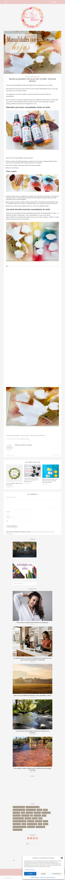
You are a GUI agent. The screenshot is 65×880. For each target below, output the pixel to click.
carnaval (39, 809)
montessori (38, 821)
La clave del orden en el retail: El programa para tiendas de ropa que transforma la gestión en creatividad (32, 659)
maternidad (31, 821)
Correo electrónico (9, 516)
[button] (62, 858)
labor (40, 818)
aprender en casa (30, 809)
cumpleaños (29, 812)
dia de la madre (46, 812)
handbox (35, 818)
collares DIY (16, 812)
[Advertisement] (32, 789)
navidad (45, 821)
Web (7, 521)
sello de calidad (40, 826)
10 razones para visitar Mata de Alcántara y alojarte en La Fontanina (32, 732)
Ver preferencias (56, 873)
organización (16, 824)
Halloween (28, 818)
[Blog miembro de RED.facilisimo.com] (14, 861)
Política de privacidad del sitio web (47, 877)
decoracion (37, 812)
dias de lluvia (25, 435)
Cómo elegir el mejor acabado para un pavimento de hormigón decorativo (32, 769)
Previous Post (10, 455)
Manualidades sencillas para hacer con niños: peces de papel (50, 481)
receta (40, 824)
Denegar (43, 873)
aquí (57, 213)
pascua (24, 824)
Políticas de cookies (35, 877)
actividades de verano (18, 809)
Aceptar (30, 873)
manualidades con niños (38, 435)
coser (22, 812)
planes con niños (32, 824)
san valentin (31, 826)
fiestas (44, 815)
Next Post (55, 455)
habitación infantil (18, 818)
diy (31, 815)
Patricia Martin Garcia (23, 439)
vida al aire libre (17, 829)
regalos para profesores (19, 826)
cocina (45, 809)
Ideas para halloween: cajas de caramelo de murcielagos (31, 480)
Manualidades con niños (32, 76)
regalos (46, 824)
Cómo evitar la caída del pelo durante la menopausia (32, 622)
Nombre (8, 511)
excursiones (37, 815)
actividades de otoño (13, 435)
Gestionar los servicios (30, 869)
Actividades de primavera (32, 807)
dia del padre (16, 815)
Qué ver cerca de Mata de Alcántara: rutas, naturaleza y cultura (32, 695)
